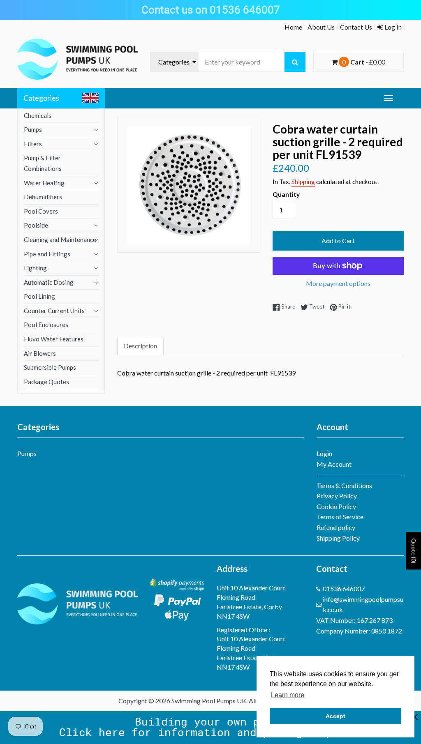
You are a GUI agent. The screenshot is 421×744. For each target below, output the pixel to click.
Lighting (35, 268)
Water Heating (44, 183)
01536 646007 (344, 588)
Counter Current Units (54, 310)
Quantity (286, 194)
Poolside (36, 225)
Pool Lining (39, 296)
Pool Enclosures (46, 324)
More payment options (338, 283)
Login (324, 453)
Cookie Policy (336, 506)
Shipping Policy (338, 538)
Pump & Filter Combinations (43, 163)
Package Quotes (46, 381)
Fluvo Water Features (53, 339)
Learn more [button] (287, 694)
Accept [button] (335, 716)
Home (293, 27)
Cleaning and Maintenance (60, 239)
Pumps (33, 129)
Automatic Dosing (49, 282)
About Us (321, 27)
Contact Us (356, 27)
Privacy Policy (337, 496)
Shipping (303, 181)
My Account (334, 464)
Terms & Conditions (344, 485)
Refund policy (336, 527)
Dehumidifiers (43, 196)
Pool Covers (41, 211)
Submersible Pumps (50, 367)
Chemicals (37, 115)
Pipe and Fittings (47, 254)
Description (140, 346)
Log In (392, 27)
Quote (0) (413, 550)
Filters (33, 143)
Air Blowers (40, 353)
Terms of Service (340, 517)
